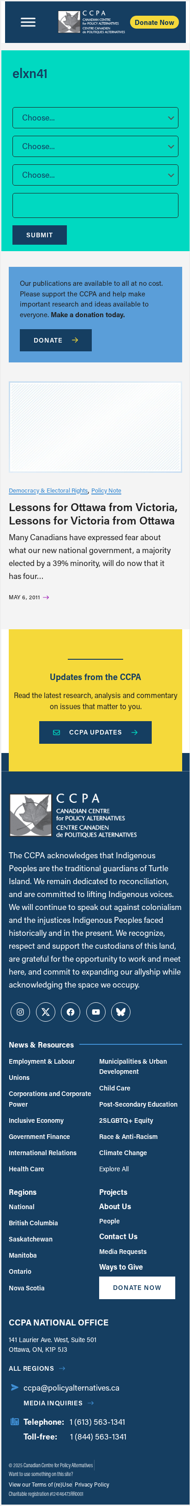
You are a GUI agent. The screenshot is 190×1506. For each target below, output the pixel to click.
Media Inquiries (53, 1402)
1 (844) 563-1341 (98, 1436)
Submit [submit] (39, 234)
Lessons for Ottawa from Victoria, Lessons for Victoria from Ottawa (93, 513)
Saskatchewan (31, 1239)
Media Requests (123, 1251)
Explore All (114, 1168)
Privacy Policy (91, 1484)
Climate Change (123, 1152)
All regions (31, 1368)
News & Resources (41, 1044)
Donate (48, 340)
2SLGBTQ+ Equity (126, 1120)
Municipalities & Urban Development (133, 1066)
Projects (113, 1192)
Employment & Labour (42, 1061)
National (22, 1206)
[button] (95, 118)
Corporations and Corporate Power (50, 1098)
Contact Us (118, 1236)
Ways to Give (121, 1266)
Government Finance (39, 1136)
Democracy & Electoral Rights (48, 490)
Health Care (26, 1168)
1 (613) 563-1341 (97, 1421)
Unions (19, 1077)
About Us (115, 1206)
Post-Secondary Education (138, 1104)
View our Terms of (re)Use (40, 1484)
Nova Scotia (27, 1287)
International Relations (43, 1152)
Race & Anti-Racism (128, 1136)
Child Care (115, 1088)
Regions (22, 1192)
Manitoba (23, 1255)
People (109, 1221)
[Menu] (28, 22)
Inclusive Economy (36, 1120)
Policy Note (106, 490)
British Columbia (33, 1222)
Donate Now (154, 22)
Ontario (20, 1271)
